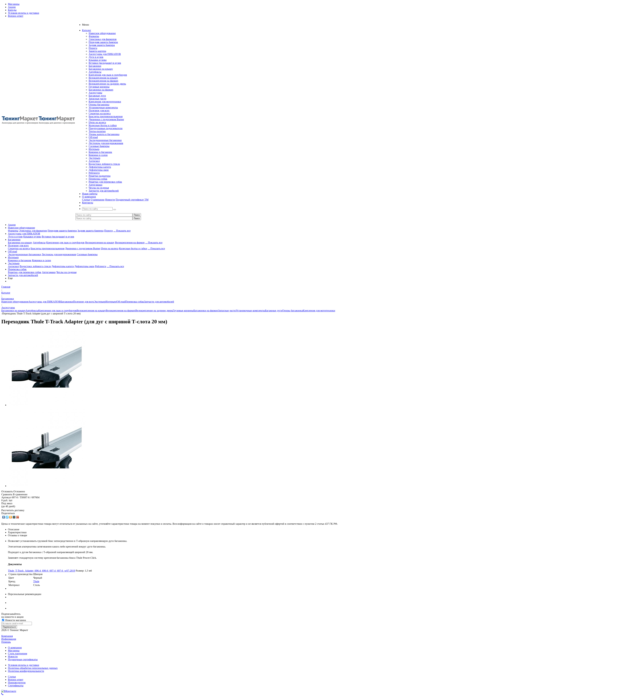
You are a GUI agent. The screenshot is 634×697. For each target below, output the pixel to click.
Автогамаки (95, 184)
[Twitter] (7, 517)
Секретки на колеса (100, 113)
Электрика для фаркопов (103, 39)
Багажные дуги (97, 95)
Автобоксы (95, 71)
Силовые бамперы (99, 146)
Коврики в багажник (100, 152)
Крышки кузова (97, 60)
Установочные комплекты (103, 107)
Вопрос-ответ (15, 679)
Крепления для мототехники (105, 101)
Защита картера (97, 51)
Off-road (93, 137)
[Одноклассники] (10, 517)
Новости (110, 199)
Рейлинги (94, 172)
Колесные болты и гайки (103, 125)
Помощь (6, 642)
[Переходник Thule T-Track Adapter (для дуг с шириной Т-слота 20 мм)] (47, 405)
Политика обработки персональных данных (33, 668)
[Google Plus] (17, 517)
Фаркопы (94, 36)
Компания (7, 636)
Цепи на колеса (97, 122)
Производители (17, 682)
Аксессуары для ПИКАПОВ (105, 54)
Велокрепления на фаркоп (103, 80)
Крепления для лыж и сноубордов (108, 74)
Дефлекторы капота (100, 167)
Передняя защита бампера (103, 42)
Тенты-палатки (97, 131)
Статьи (86, 199)
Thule (36, 581)
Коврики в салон (98, 155)
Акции (12, 224)
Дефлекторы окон (99, 170)
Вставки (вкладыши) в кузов (105, 63)
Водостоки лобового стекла (104, 164)
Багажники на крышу (101, 69)
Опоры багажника (99, 104)
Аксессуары (95, 92)
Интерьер (94, 149)
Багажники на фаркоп (101, 89)
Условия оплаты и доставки (23, 665)
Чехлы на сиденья (99, 187)
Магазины (13, 650)
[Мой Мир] (14, 517)
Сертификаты (15, 685)
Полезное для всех (99, 110)
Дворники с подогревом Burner (106, 119)
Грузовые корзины (99, 86)
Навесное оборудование (102, 33)
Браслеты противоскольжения (106, 116)
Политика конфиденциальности (26, 671)
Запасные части (97, 98)
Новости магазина (15, 620)
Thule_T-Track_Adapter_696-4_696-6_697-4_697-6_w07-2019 (41, 570)
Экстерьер (94, 158)
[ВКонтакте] (3, 517)
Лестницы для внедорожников (106, 143)
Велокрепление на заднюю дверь (107, 83)
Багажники (95, 66)
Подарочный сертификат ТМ (132, 199)
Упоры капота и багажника (104, 134)
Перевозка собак (98, 178)
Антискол (94, 161)
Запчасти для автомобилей (104, 190)
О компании (98, 199)
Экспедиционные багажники (105, 140)
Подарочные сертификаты (23, 659)
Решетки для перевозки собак (105, 181)
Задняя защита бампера (102, 45)
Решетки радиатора (99, 175)
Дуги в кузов (96, 57)
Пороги (93, 48)
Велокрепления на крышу (103, 77)
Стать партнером (17, 653)
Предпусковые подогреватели (106, 128)
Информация (8, 639)
